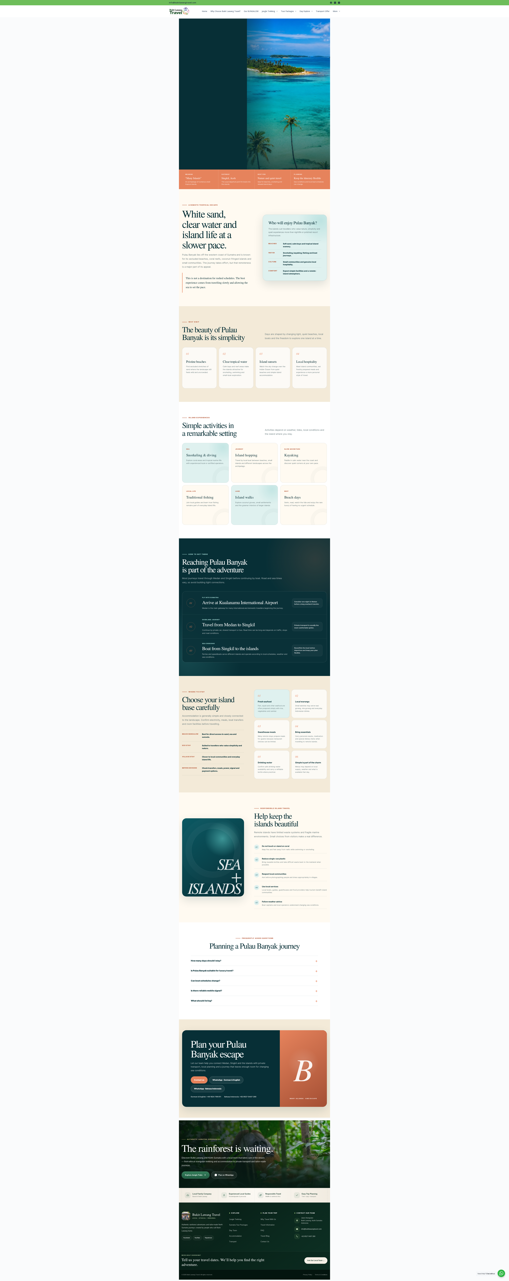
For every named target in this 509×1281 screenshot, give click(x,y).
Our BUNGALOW (251, 11)
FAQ (262, 1230)
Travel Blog (265, 1236)
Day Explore (305, 11)
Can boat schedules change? (205, 980)
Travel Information (268, 1225)
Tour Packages (287, 11)
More (335, 11)
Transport (232, 1242)
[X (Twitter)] (335, 3)
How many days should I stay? (206, 960)
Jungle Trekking (268, 11)
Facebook (186, 1237)
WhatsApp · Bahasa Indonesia (207, 1089)
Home (204, 11)
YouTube (197, 1237)
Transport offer (323, 11)
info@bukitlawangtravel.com (311, 1229)
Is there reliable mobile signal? (206, 990)
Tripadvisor (208, 1237)
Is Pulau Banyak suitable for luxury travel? (212, 970)
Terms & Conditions (321, 1274)
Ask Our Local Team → (315, 1260)
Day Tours (233, 1230)
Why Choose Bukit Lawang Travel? (225, 11)
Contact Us (265, 1242)
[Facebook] (331, 3)
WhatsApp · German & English (226, 1080)
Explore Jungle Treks (193, 1175)
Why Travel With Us (268, 1219)
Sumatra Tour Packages (238, 1225)
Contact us (199, 1080)
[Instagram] (339, 3)
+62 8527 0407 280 (308, 1236)
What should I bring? (201, 1000)
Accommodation (235, 1236)
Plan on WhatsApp (226, 1175)
